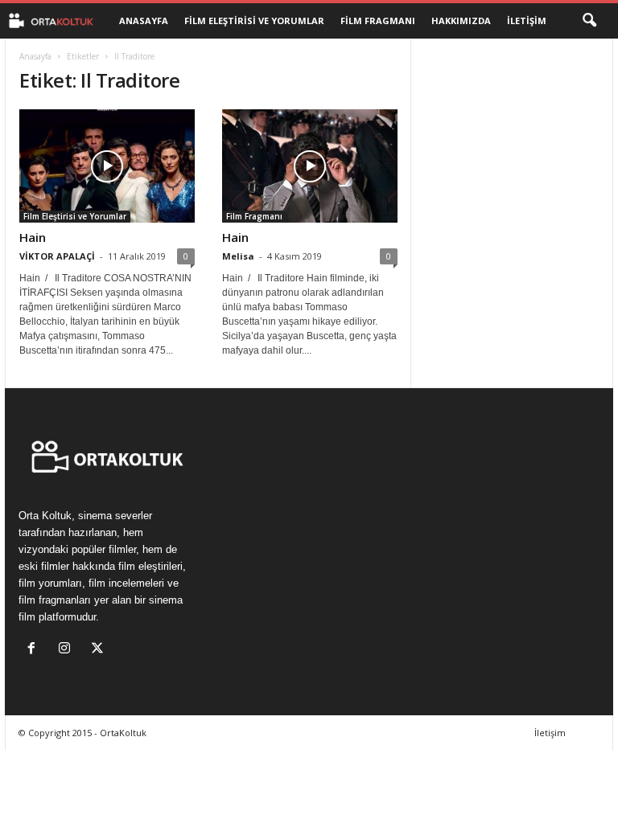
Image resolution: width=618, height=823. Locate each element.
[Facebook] (35, 650)
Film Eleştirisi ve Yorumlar (254, 20)
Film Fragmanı (377, 20)
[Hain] (107, 166)
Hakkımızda (461, 20)
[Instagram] (68, 650)
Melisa (238, 256)
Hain (32, 237)
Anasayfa (143, 20)
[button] (589, 21)
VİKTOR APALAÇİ (57, 256)
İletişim (526, 20)
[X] (99, 650)
